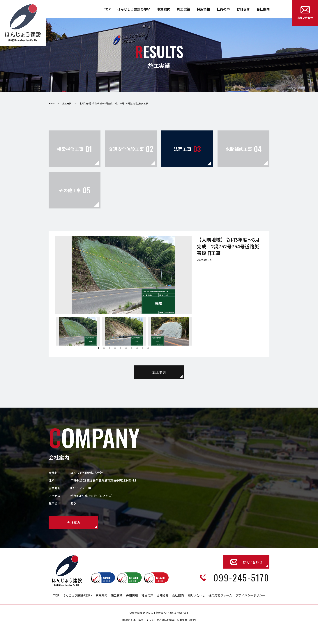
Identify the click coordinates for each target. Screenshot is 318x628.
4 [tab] (115, 348)
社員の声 (223, 9)
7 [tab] (131, 348)
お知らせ (243, 9)
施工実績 (183, 9)
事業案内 (163, 9)
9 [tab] (142, 348)
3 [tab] (109, 348)
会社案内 (263, 9)
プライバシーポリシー (250, 595)
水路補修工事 (244, 148)
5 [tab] (120, 348)
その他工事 (74, 190)
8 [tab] (137, 348)
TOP (107, 9)
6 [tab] (126, 348)
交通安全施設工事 (131, 148)
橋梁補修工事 (74, 148)
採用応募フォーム (220, 595)
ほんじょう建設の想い (133, 9)
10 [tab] (148, 348)
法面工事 (187, 148)
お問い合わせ (196, 595)
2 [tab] (104, 348)
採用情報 (203, 9)
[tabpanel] (78, 331)
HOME (52, 103)
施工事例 (159, 372)
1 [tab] (98, 348)
